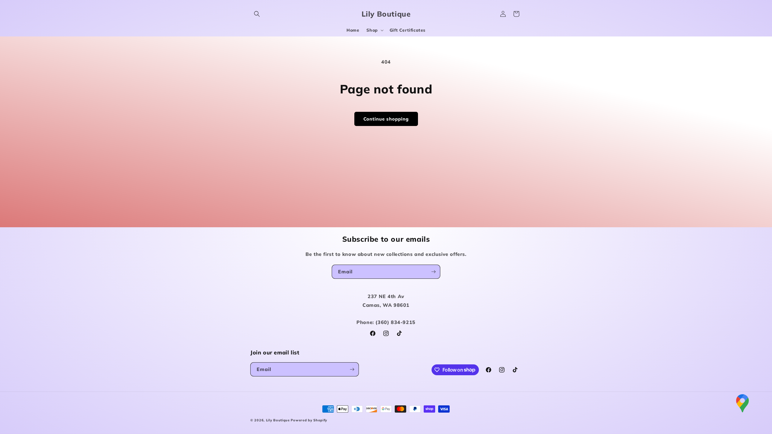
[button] (257, 13)
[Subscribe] (433, 272)
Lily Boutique (278, 420)
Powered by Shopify (309, 420)
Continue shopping (386, 119)
